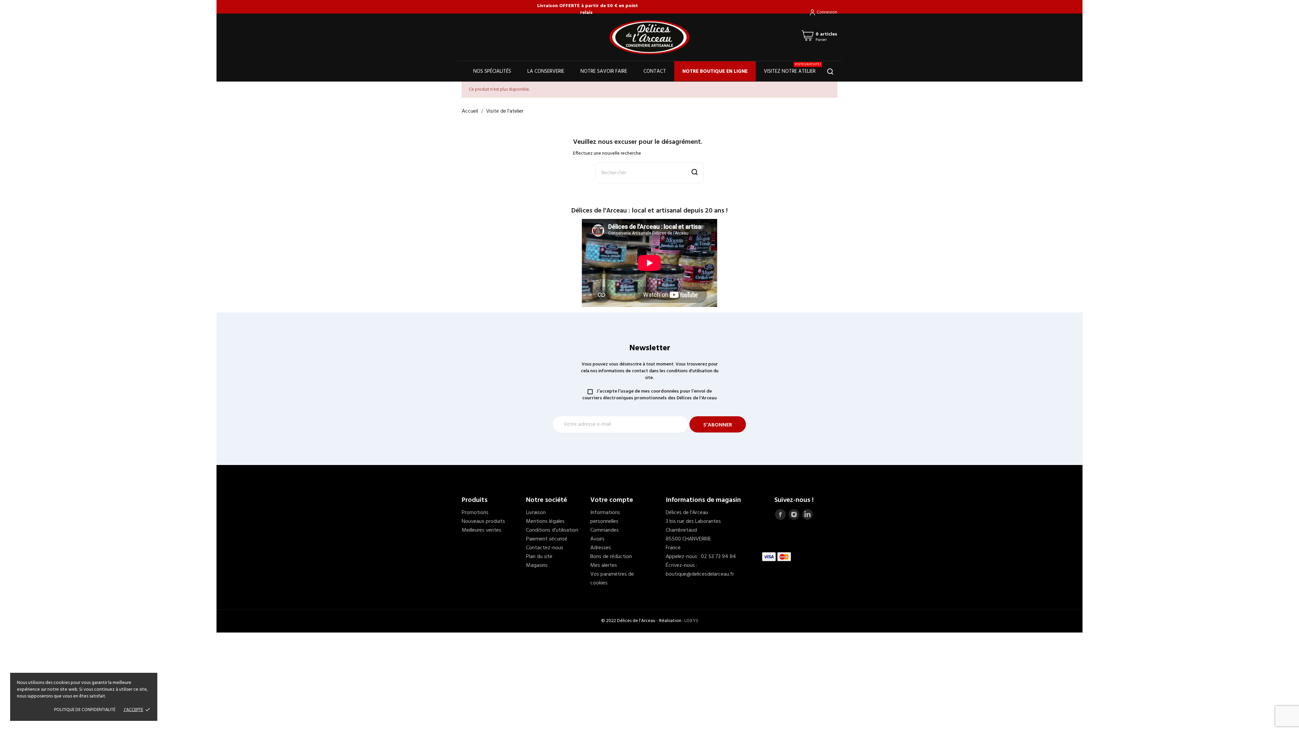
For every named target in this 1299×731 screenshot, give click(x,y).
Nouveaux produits (483, 521)
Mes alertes (603, 565)
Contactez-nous (544, 548)
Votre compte (611, 500)
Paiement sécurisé (546, 539)
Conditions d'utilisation (552, 530)
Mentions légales (545, 521)
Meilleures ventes (481, 530)
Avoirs (597, 539)
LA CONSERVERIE (545, 71)
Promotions (475, 512)
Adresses (600, 548)
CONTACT (654, 71)
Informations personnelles (605, 517)
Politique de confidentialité (84, 709)
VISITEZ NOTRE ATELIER (792, 68)
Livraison (536, 512)
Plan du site (539, 556)
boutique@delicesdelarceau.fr (700, 574)
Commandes (604, 530)
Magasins (537, 565)
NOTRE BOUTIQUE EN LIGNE (715, 71)
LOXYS (691, 621)
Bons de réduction (611, 556)
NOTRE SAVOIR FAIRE (603, 71)
